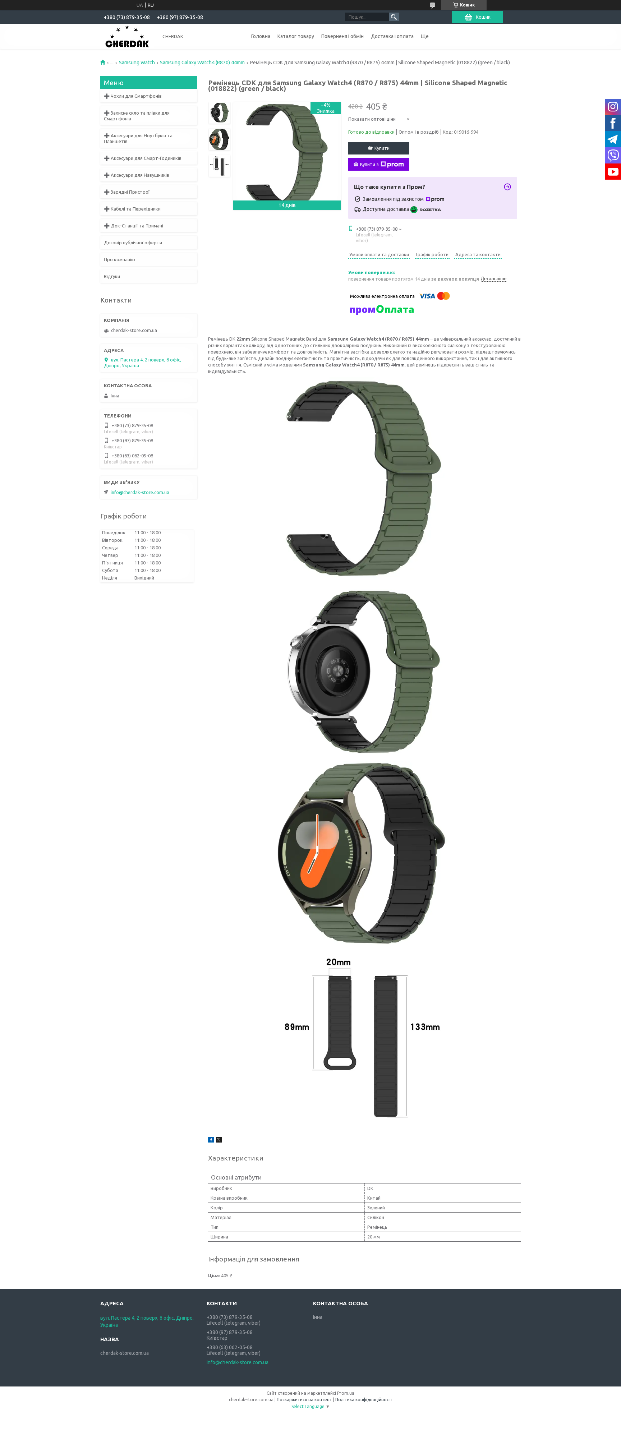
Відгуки (112, 276)
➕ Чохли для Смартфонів (133, 95)
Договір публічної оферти (133, 242)
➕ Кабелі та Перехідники (132, 208)
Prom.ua (345, 1393)
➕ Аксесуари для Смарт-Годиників (142, 158)
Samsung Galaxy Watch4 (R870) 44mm (202, 62)
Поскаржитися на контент (304, 1399)
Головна (260, 36)
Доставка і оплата (392, 36)
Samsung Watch (137, 62)
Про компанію (119, 259)
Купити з (369, 164)
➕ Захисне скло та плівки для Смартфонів (137, 115)
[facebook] (211, 1140)
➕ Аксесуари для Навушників (136, 174)
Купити (382, 148)
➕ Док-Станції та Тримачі (133, 225)
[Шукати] (394, 17)
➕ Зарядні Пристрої (127, 191)
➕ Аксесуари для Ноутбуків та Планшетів (138, 138)
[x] (219, 1140)
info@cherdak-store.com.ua (140, 492)
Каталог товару (295, 36)
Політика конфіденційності (363, 1399)
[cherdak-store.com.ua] (127, 36)
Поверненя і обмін (342, 36)
